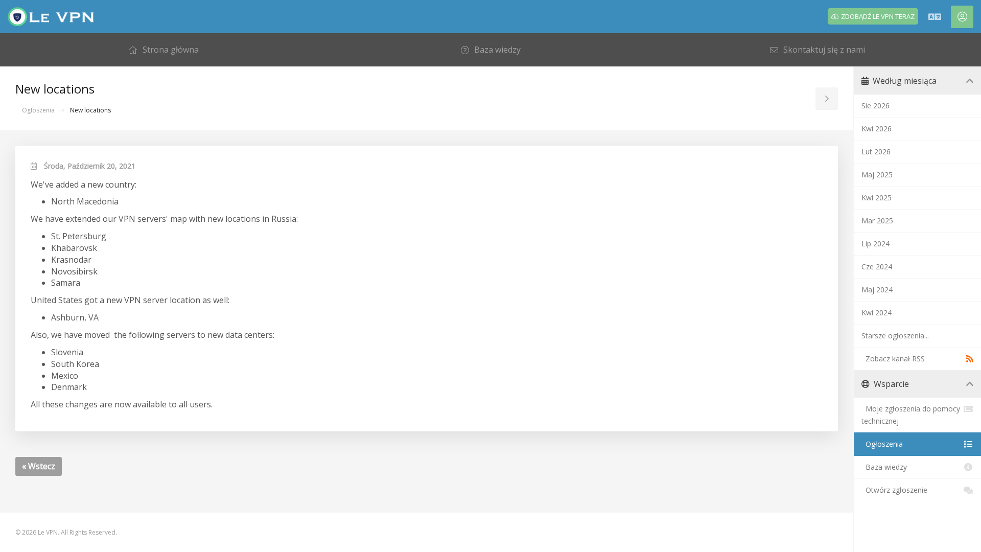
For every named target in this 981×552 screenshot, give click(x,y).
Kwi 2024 (876, 312)
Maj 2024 (877, 289)
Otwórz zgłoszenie (894, 490)
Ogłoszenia (38, 110)
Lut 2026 (876, 151)
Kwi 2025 (876, 197)
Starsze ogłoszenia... (895, 335)
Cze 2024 (876, 266)
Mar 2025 (877, 220)
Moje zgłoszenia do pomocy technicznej (910, 415)
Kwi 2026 (876, 128)
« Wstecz (38, 466)
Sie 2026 (875, 105)
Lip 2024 (875, 243)
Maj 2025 (877, 174)
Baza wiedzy (884, 467)
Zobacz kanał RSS (893, 358)
